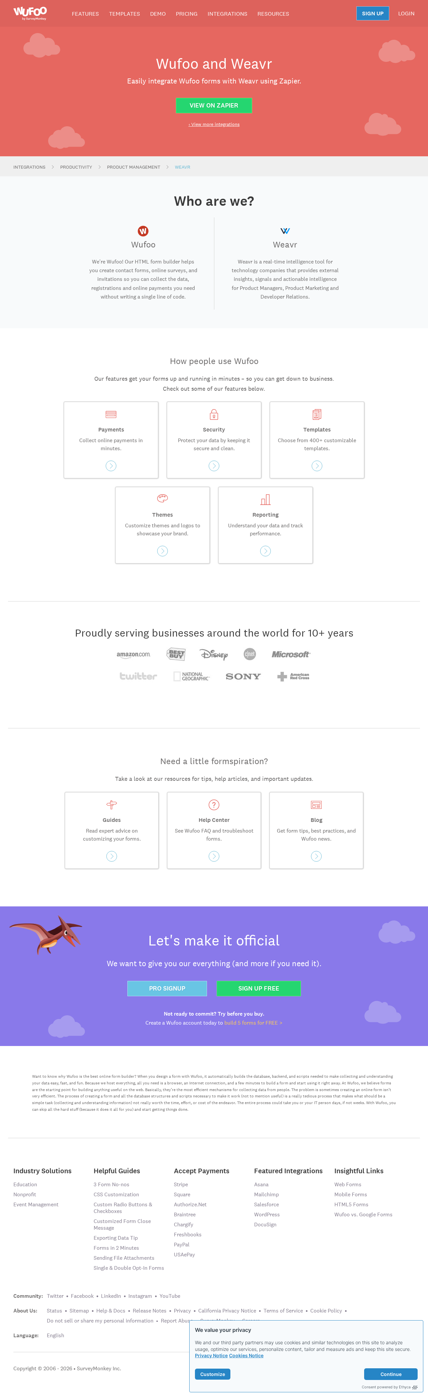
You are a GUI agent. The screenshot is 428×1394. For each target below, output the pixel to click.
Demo (158, 13)
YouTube (169, 1295)
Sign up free (258, 988)
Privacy (182, 1310)
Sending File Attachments (124, 1257)
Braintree (185, 1214)
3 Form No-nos (111, 1184)
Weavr (182, 167)
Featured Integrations (288, 1170)
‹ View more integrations (214, 124)
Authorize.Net (190, 1204)
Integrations (227, 13)
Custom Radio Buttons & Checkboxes (123, 1208)
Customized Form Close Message (122, 1224)
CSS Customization (116, 1194)
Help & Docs (110, 1310)
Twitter (55, 1295)
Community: (28, 1296)
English (55, 1335)
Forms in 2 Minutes (116, 1247)
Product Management (133, 167)
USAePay (184, 1254)
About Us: (25, 1311)
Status (54, 1310)
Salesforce (266, 1204)
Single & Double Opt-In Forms (129, 1267)
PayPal (182, 1244)
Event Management (36, 1204)
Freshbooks (188, 1234)
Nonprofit (24, 1194)
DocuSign (265, 1224)
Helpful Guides (117, 1170)
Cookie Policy (326, 1310)
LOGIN (406, 13)
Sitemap (79, 1310)
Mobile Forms (350, 1194)
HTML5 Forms (351, 1204)
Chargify (183, 1224)
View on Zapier (214, 105)
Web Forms (347, 1184)
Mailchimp (266, 1194)
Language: (26, 1335)
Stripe (181, 1184)
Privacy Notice (211, 1355)
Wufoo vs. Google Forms (363, 1214)
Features (85, 13)
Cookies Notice (246, 1355)
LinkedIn (111, 1295)
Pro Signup (167, 988)
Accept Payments (201, 1170)
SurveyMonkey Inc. (99, 1368)
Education (25, 1184)
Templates (124, 13)
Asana (261, 1184)
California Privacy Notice (227, 1310)
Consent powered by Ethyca (386, 1387)
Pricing (187, 13)
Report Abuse (177, 1320)
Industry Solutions (42, 1170)
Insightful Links (359, 1170)
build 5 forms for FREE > (253, 1022)
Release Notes (150, 1310)
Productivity (76, 167)
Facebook (82, 1295)
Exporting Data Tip (116, 1237)
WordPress (267, 1214)
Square (182, 1194)
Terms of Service (283, 1310)
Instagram (140, 1295)
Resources (273, 13)
